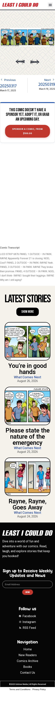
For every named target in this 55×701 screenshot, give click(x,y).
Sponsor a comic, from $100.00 (27, 131)
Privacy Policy (39, 689)
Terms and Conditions (19, 689)
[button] (50, 4)
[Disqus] (27, 194)
